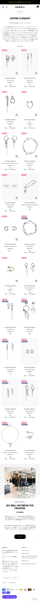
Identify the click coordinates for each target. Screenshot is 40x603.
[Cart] (37, 7)
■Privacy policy (25, 550)
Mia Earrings (30, 80)
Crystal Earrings (10, 121)
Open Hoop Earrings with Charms (10, 163)
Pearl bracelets (29, 246)
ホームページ (20, 536)
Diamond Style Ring (29, 452)
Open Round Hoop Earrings (10, 246)
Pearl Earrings (29, 329)
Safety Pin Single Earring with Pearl (29, 204)
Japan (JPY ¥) (6, 577)
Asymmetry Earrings (30, 288)
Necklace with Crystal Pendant (10, 452)
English (14, 577)
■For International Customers (29, 563)
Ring (30, 121)
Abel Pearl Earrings (29, 411)
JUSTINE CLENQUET (10, 78)
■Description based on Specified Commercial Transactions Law (29, 557)
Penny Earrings (10, 80)
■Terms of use (25, 560)
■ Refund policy (25, 553)
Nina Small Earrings (29, 369)
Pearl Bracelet (30, 163)
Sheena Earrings (10, 204)
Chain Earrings (10, 369)
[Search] (6, 7)
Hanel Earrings (10, 411)
